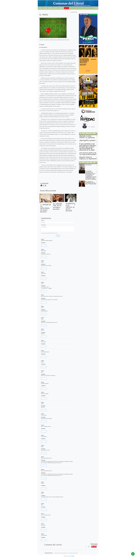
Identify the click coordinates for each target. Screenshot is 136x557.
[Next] (75, 205)
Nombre (42, 220)
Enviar (58, 235)
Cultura (45, 8)
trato (64, 10)
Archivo (50, 8)
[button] (95, 8)
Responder (44, 245)
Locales (55, 8)
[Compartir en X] (43, 185)
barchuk (73, 10)
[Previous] (41, 205)
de (67, 10)
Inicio (40, 8)
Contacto (60, 8)
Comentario (43, 224)
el (61, 10)
